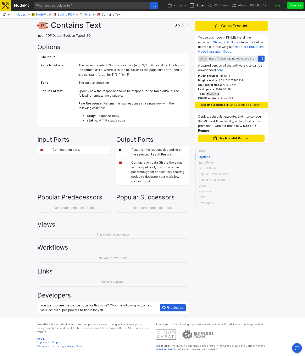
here (220, 70)
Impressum (44, 342)
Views (202, 185)
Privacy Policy (75, 346)
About (242, 5)
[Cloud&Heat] (166, 334)
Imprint (57, 342)
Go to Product (234, 26)
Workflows (221, 5)
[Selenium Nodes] (197, 334)
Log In (278, 5)
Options (204, 157)
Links (202, 197)
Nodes (200, 5)
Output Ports (208, 168)
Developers (206, 203)
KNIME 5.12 (258, 5)
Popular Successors (212, 180)
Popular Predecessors (213, 174)
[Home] (4, 15)
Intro (202, 151)
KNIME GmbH (164, 349)
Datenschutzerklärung (51, 346)
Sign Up (295, 5)
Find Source (174, 308)
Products (180, 5)
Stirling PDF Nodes (226, 42)
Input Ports (206, 162)
